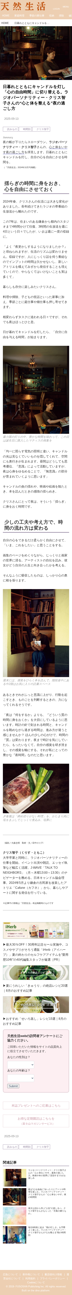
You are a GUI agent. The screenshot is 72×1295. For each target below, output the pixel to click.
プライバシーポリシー (52, 1278)
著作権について (31, 1274)
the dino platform (40, 1290)
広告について (10, 1274)
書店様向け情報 (53, 1274)
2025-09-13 (11, 118)
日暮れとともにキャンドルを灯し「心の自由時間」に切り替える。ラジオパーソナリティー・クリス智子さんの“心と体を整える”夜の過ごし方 (36, 97)
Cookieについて (36, 1282)
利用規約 (30, 1278)
